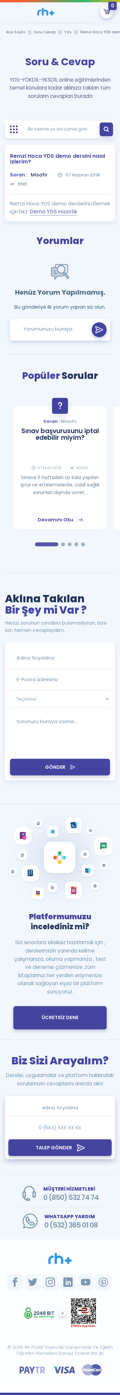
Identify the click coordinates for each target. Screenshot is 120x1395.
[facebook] (15, 1282)
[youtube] (86, 1282)
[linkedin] (68, 1282)
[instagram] (50, 1282)
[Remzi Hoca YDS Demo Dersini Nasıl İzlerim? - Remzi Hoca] (45, 12)
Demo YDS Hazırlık (53, 211)
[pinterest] (103, 1282)
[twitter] (33, 1282)
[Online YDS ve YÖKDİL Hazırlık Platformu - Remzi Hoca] (60, 1258)
